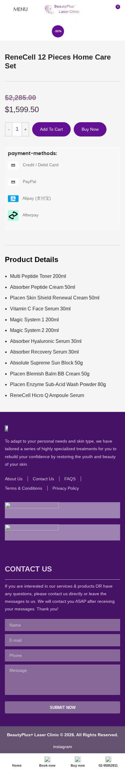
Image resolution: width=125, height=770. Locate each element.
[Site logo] (62, 8)
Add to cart (51, 129)
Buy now (90, 129)
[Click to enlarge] (69, 20)
